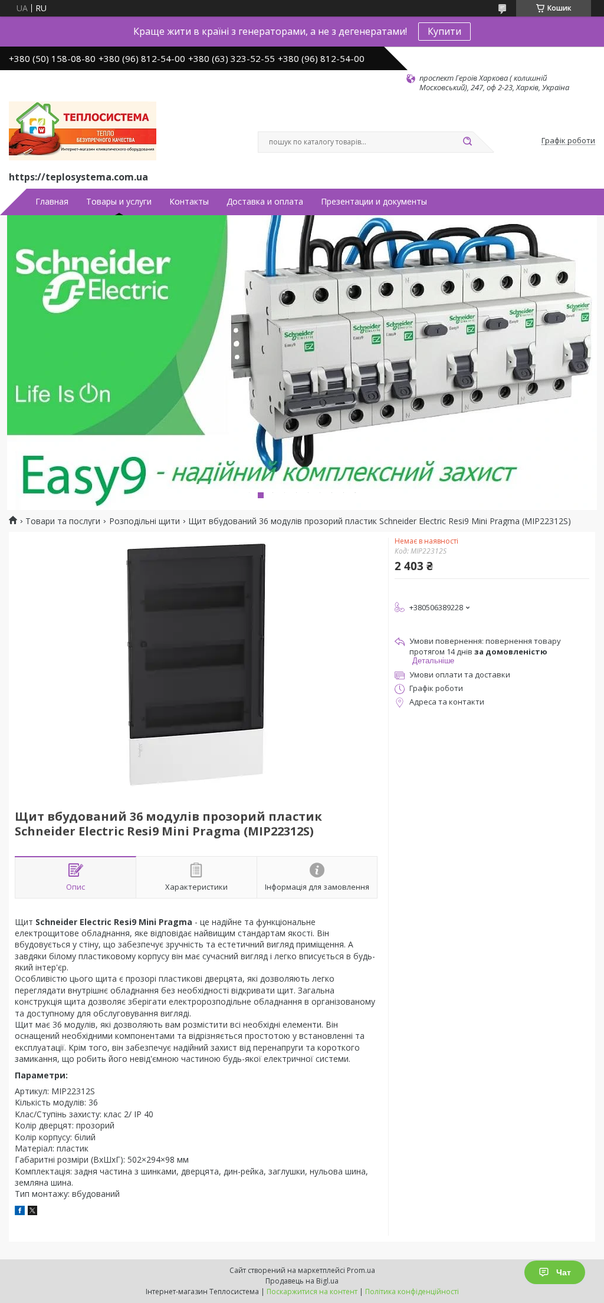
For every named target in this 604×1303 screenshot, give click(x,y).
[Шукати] (467, 142)
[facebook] (20, 1212)
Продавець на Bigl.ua (302, 1281)
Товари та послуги (62, 521)
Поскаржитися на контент (312, 1291)
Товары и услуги (119, 202)
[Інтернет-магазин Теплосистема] (82, 130)
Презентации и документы (374, 202)
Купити (444, 31)
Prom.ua (361, 1270)
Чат (563, 1272)
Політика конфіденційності (412, 1291)
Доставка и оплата (264, 202)
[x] (32, 1212)
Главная (51, 202)
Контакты (189, 202)
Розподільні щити (144, 521)
